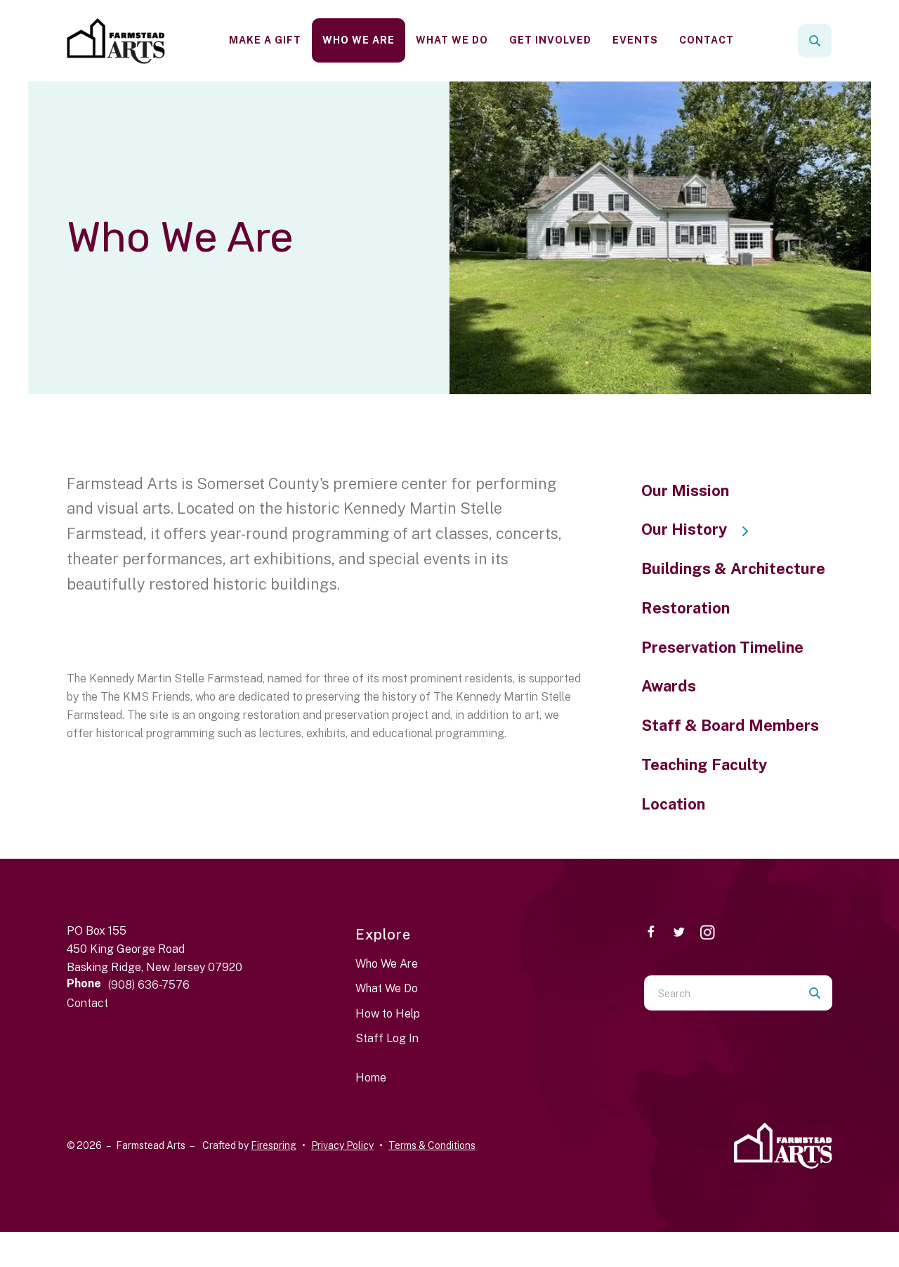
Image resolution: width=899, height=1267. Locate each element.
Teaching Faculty (704, 764)
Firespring (273, 1145)
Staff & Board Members (730, 725)
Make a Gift (265, 40)
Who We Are (358, 40)
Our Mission (685, 490)
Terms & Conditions (431, 1145)
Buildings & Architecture (733, 568)
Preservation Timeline (722, 647)
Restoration (685, 608)
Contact (706, 40)
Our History (684, 529)
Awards (668, 686)
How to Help (387, 1013)
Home (370, 1077)
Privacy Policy (342, 1145)
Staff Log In (387, 1038)
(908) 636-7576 (149, 985)
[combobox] (833, 40)
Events (635, 40)
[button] (815, 41)
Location (673, 804)
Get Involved (550, 40)
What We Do (452, 40)
